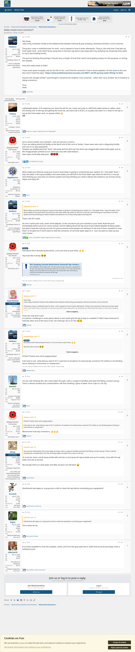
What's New (19, 10)
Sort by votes (20, 99)
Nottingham (16, 311)
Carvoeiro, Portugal (14, 396)
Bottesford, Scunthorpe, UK (15, 188)
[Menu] (8, 10)
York (18, 530)
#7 (122, 291)
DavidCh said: (29, 447)
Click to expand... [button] (72, 312)
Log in (100, 592)
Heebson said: (29, 296)
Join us (37, 592)
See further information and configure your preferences (27, 647)
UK (19, 502)
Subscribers (61, 24)
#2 (122, 104)
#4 (122, 167)
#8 (122, 331)
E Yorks (18, 463)
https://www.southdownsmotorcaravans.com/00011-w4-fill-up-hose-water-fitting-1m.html (84, 73)
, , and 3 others (45, 237)
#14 (122, 542)
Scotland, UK (16, 54)
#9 (122, 376)
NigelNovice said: (30, 206)
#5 (122, 201)
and (36, 161)
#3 (122, 137)
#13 (122, 512)
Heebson (9, 33)
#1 (129, 37)
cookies (22, 643)
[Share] (126, 37)
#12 (122, 484)
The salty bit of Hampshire (15, 563)
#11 (122, 442)
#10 (122, 412)
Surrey (18, 121)
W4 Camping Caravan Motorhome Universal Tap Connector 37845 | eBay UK (62, 264)
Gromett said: (29, 517)
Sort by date (9, 99)
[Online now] (13, 550)
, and (40, 131)
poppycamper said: (30, 336)
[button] (129, 10)
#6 (122, 243)
